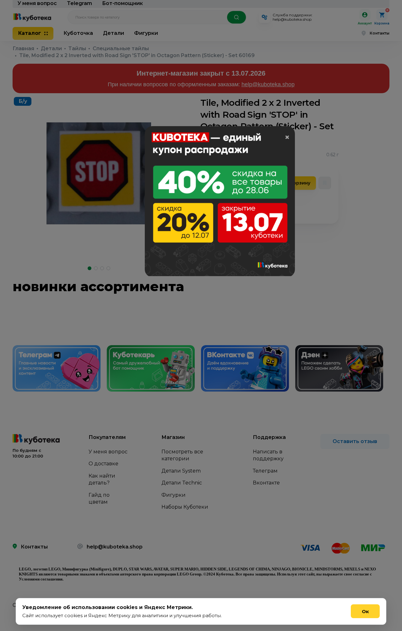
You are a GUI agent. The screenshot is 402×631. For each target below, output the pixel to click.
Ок (365, 611)
